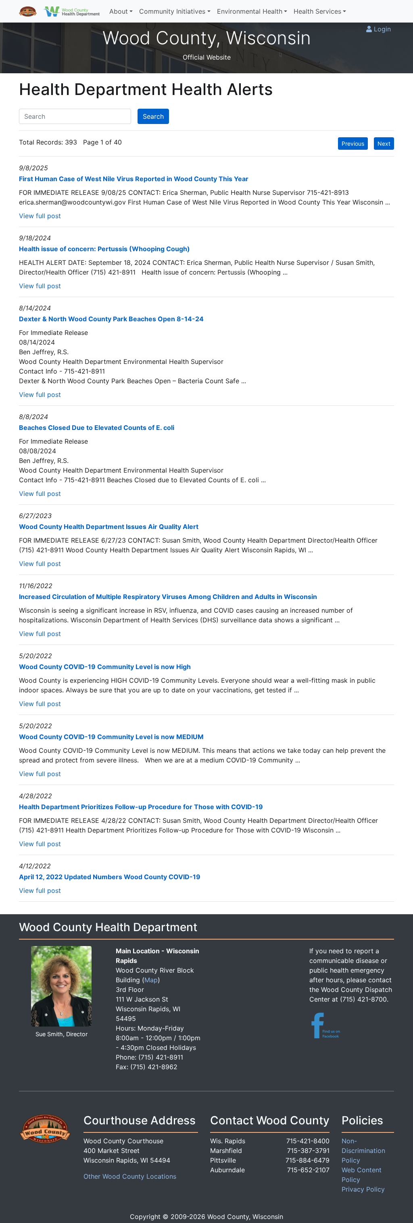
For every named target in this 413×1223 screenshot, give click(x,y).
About (118, 11)
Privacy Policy (363, 1189)
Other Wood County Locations (129, 1176)
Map (151, 980)
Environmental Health (249, 11)
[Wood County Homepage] (28, 11)
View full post (40, 216)
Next (384, 143)
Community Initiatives (172, 11)
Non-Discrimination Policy (363, 1150)
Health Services (317, 11)
